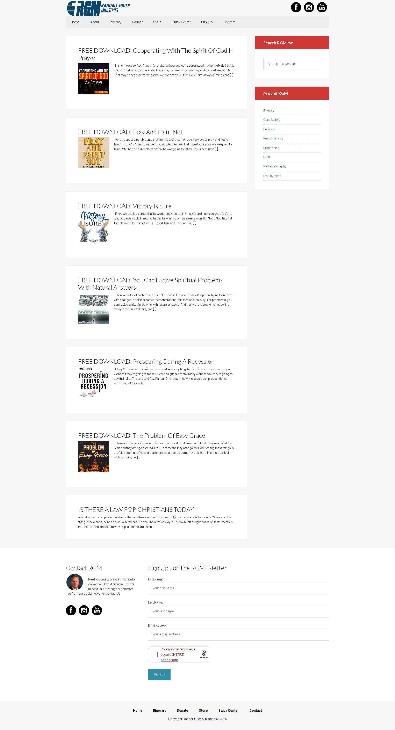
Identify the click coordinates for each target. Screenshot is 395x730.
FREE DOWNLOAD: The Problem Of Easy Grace (141, 435)
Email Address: (157, 625)
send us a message (104, 589)
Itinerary (268, 110)
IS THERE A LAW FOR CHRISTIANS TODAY (136, 509)
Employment (272, 176)
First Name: (155, 579)
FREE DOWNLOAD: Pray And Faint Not (130, 131)
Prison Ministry (273, 138)
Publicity (269, 129)
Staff (266, 157)
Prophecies (271, 148)
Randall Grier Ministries (99, 8)
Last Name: (155, 602)
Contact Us (113, 593)
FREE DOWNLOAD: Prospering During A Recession (146, 361)
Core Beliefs (271, 120)
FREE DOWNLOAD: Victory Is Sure (125, 205)
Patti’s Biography (274, 166)
